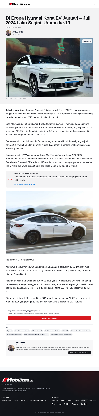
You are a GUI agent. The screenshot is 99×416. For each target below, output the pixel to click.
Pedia (77, 400)
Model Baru (92, 400)
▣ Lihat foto (87, 41)
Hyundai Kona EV (66, 281)
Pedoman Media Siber (38, 400)
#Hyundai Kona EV (37, 331)
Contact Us (24, 400)
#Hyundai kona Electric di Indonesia (80, 331)
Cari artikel (31, 184)
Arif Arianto (18, 32)
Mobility (67, 404)
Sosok (59, 404)
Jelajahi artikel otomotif (49, 318)
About (16, 400)
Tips (53, 404)
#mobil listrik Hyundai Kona (52, 331)
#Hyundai (9, 331)
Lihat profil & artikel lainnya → (79, 352)
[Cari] (94, 4)
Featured (75, 404)
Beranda (8, 12)
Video (70, 400)
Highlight (84, 404)
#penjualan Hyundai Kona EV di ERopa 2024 (36, 334)
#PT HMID (65, 331)
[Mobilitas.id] (49, 4)
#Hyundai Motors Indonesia (22, 331)
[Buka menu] (4, 4)
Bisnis (13, 12)
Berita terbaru (18, 184)
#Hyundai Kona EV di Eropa (14, 334)
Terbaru (63, 400)
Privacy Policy (6, 400)
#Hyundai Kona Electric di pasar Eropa (61, 334)
